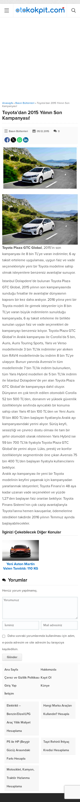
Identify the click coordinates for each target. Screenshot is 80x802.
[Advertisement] (40, 59)
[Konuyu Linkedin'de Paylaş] (25, 140)
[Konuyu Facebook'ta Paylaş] (7, 140)
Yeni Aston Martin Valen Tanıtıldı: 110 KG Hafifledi (20, 568)
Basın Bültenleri (24, 103)
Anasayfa (7, 103)
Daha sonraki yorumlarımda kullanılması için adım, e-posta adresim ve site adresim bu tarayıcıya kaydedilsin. (38, 642)
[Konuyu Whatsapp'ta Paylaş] (19, 140)
